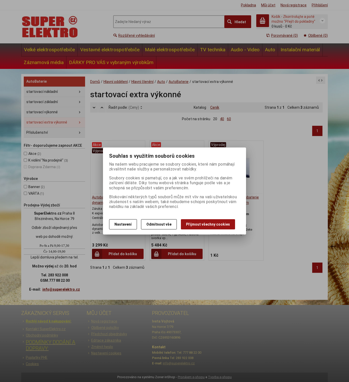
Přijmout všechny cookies (208, 224)
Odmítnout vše (158, 224)
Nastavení (123, 224)
